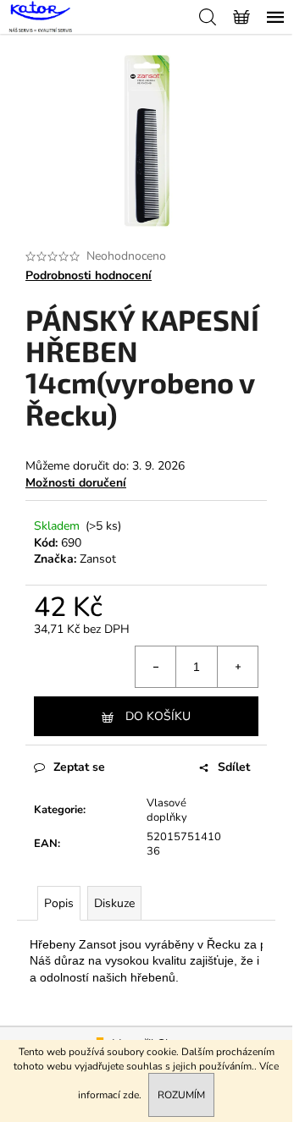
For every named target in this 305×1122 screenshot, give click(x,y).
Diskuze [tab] (114, 903)
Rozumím (181, 1095)
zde (131, 1095)
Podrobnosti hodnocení (88, 275)
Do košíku (158, 716)
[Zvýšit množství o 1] (237, 666)
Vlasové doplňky (167, 810)
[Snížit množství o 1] (156, 666)
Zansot (98, 559)
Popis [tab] (59, 903)
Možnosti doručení (75, 483)
